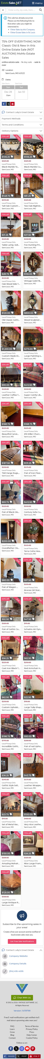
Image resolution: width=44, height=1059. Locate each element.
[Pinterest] (32, 1048)
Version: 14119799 (22, 1011)
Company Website (18, 956)
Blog (12, 1035)
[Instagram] (21, 1048)
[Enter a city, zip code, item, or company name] (40, 10)
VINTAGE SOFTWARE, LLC (28, 1002)
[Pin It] (12, 104)
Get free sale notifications (22, 941)
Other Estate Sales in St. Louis (22, 32)
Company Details (17, 964)
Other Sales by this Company (22, 29)
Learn (12, 1029)
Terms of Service (31, 1026)
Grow (12, 1032)
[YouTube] (27, 1048)
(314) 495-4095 (16, 971)
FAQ (12, 1026)
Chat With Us (24, 998)
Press (31, 1032)
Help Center (32, 1035)
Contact (12, 1038)
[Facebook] (10, 1048)
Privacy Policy (32, 1029)
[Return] (3, 10)
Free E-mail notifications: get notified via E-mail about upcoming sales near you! (22, 1018)
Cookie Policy (32, 1038)
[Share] (4, 104)
